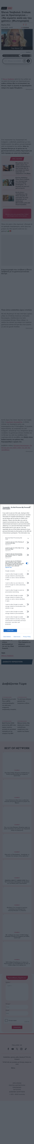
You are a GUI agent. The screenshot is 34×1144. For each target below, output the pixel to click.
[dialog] (17, 572)
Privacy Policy (27, 636)
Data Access (17, 636)
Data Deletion (7, 636)
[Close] (30, 507)
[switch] (27, 542)
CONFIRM (10, 630)
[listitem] (17, 538)
